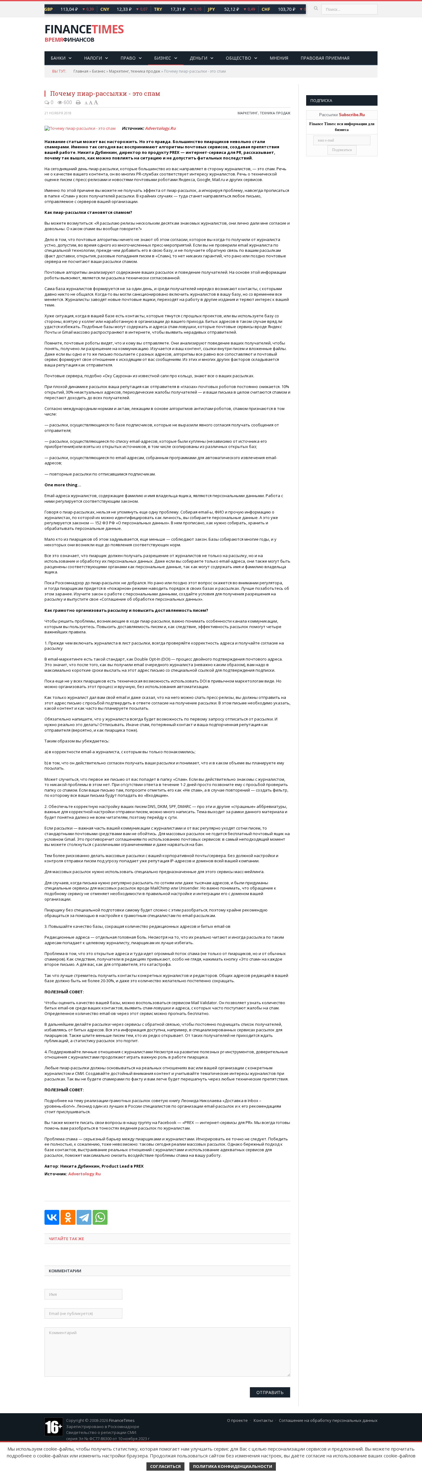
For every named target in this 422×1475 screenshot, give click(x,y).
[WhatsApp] (100, 1217)
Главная (81, 71)
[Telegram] (84, 1217)
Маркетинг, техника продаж (134, 71)
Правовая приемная (325, 58)
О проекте (237, 1420)
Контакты (263, 1420)
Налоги (93, 58)
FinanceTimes (122, 1420)
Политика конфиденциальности (232, 1466)
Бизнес (162, 58)
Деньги (198, 58)
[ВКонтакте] (51, 1217)
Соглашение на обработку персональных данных (328, 1420)
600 (67, 102)
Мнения (279, 58)
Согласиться (165, 1466)
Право (128, 58)
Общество (238, 58)
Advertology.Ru (160, 128)
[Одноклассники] (68, 1217)
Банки (58, 58)
